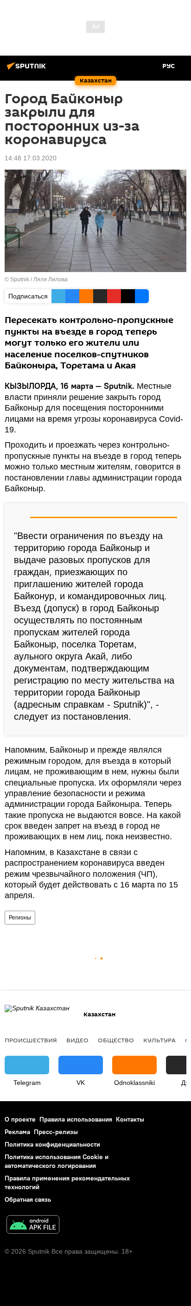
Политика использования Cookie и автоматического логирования (56, 1161)
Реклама (17, 1132)
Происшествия (31, 1040)
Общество (116, 1040)
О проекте (20, 1119)
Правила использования (75, 1119)
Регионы (20, 917)
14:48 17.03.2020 (31, 158)
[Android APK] (32, 1225)
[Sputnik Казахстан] (28, 69)
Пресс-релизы (56, 1132)
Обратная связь (28, 1199)
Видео (77, 1040)
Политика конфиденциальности (52, 1144)
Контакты (130, 1119)
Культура (159, 1040)
